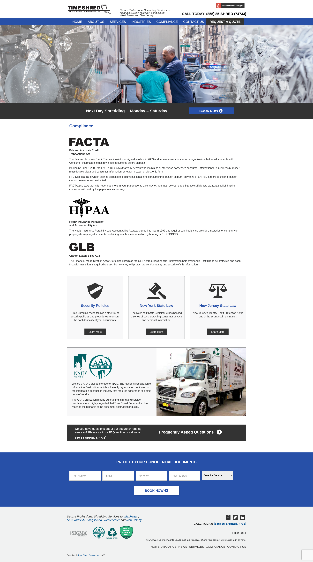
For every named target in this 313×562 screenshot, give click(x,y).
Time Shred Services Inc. (89, 555)
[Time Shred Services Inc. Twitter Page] (235, 518)
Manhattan (131, 516)
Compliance (167, 21)
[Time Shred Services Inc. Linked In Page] (242, 518)
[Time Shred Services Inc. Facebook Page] (228, 518)
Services (118, 21)
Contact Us (193, 21)
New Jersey (134, 520)
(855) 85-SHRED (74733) (226, 14)
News (182, 546)
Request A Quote (224, 21)
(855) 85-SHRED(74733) (230, 523)
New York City (76, 520)
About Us (96, 21)
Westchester (112, 520)
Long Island (94, 520)
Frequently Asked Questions (186, 432)
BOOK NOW (208, 111)
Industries (141, 21)
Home (77, 21)
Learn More (95, 331)
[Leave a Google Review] (230, 6)
